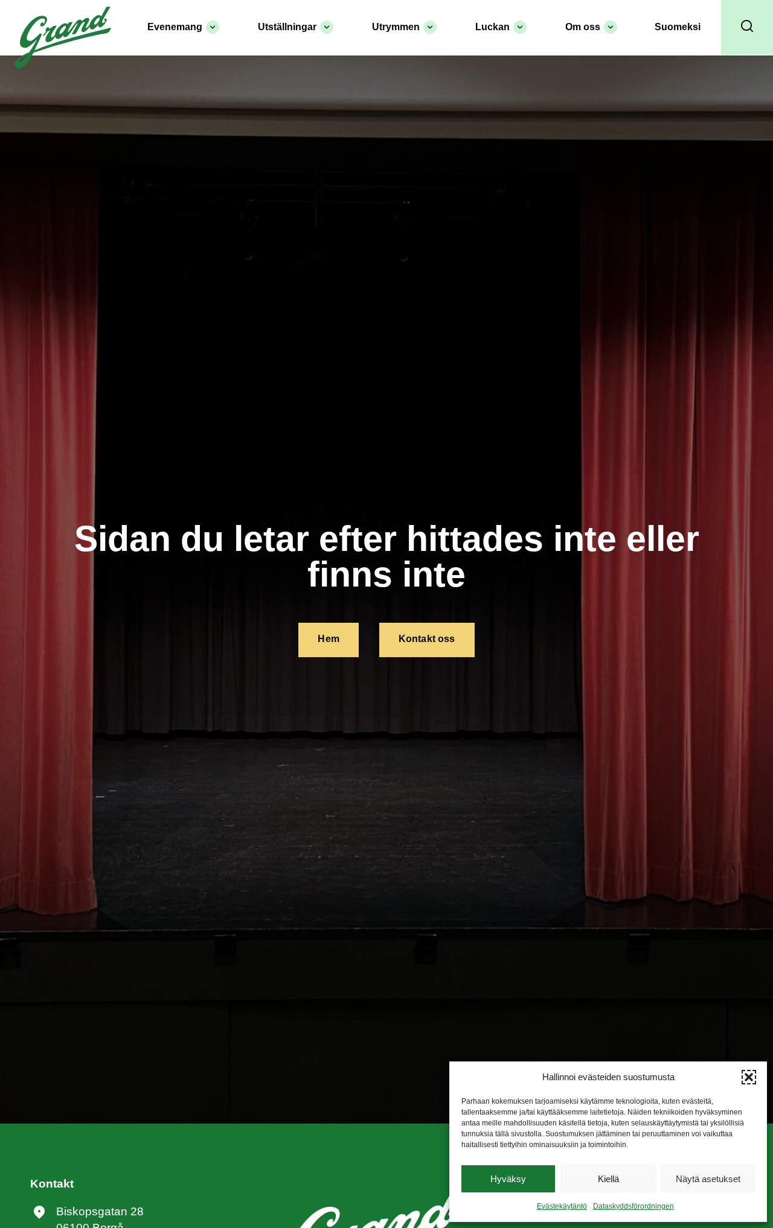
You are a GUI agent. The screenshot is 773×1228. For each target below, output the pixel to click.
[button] (749, 1077)
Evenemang (174, 27)
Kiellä (608, 1179)
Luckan (492, 27)
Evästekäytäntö (562, 1206)
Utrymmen (396, 27)
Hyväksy (508, 1179)
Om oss (582, 27)
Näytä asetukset (708, 1179)
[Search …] (747, 27)
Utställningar (287, 27)
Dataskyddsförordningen (633, 1206)
